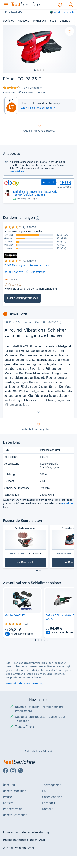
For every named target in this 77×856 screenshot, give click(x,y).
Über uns (9, 785)
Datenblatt (66, 20)
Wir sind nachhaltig (64, 12)
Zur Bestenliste (31, 563)
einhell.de (67, 503)
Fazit (53, 20)
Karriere (8, 803)
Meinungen (39, 20)
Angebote (23, 20)
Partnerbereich (12, 809)
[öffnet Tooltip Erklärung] (37, 218)
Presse (7, 797)
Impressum (10, 832)
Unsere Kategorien (15, 815)
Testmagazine (51, 785)
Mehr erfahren (17, 171)
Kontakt (47, 809)
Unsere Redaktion (14, 791)
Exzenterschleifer (14, 12)
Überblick (8, 20)
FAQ (45, 791)
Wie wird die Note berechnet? (38, 107)
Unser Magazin (52, 797)
